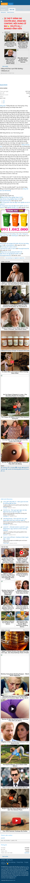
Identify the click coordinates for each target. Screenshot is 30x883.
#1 (4, 103)
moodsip (5, 507)
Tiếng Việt (10, 860)
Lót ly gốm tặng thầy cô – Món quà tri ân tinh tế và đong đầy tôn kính (15, 502)
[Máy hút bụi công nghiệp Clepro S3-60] (11, 197)
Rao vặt (12, 9)
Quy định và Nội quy (11, 862)
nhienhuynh (14, 235)
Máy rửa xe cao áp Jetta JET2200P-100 (10, 253)
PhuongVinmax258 (5, 200)
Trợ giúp (26, 862)
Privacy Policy (20, 862)
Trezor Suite (6, 543)
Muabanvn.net (12, 880)
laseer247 (5, 534)
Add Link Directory (6, 499)
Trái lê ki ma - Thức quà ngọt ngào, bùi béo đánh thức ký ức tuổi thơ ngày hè (15, 511)
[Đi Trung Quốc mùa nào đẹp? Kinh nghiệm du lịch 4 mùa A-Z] (15, 204)
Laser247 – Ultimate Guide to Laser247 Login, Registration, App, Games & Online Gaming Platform (16, 528)
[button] (24, 9)
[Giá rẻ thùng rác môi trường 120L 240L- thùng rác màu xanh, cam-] (15, 232)
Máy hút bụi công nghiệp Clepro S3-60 (10, 199)
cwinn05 (3, 838)
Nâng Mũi (2, 105)
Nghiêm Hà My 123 (12, 207)
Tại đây (15, 876)
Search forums (10, 12)
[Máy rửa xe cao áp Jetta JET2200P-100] (11, 252)
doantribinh (5, 73)
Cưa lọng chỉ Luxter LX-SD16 (8, 248)
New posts (3, 12)
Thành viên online (6, 835)
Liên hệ (3, 862)
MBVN (3, 860)
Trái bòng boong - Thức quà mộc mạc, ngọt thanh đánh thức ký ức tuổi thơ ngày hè (15, 519)
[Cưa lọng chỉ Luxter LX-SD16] (8, 247)
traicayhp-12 (6, 516)
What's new (20, 9)
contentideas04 (10, 245)
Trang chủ (3, 863)
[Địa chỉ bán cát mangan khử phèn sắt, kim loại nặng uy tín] (4, 241)
